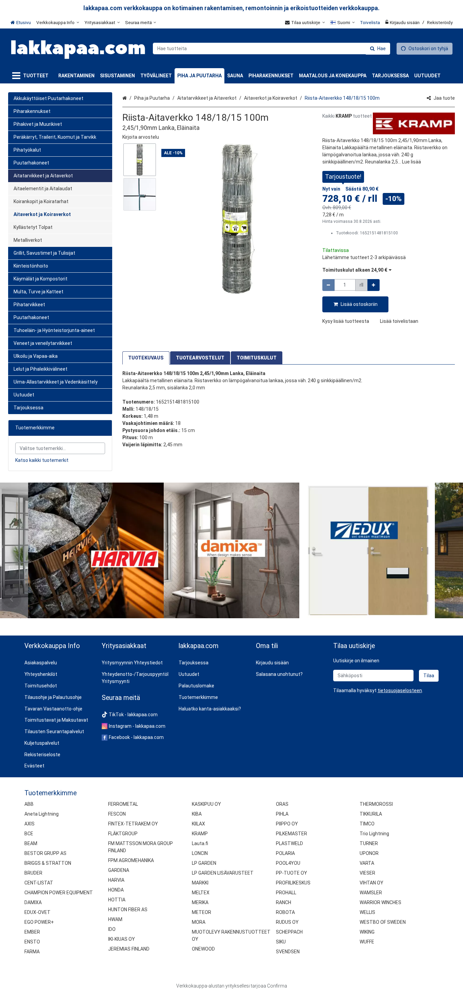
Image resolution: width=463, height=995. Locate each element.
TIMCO (367, 823)
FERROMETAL (123, 804)
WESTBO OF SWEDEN (383, 922)
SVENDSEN (288, 951)
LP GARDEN (204, 863)
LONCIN (200, 853)
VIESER (367, 873)
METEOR (201, 912)
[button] (140, 137)
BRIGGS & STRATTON (47, 863)
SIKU (281, 941)
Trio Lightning (374, 833)
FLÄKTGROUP (123, 833)
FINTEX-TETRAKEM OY (133, 823)
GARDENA (118, 870)
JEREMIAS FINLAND (128, 949)
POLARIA (285, 853)
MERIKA (200, 902)
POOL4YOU (288, 863)
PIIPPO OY (287, 823)
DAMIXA (33, 902)
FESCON (117, 814)
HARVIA (116, 880)
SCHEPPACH (289, 932)
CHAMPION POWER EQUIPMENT (58, 892)
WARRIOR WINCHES (380, 902)
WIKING (367, 932)
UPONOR (369, 853)
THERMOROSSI (376, 804)
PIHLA (282, 814)
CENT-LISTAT (38, 882)
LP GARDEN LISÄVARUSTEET (223, 873)
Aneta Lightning (41, 814)
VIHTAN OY (371, 882)
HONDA (116, 890)
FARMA (32, 951)
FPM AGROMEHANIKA (131, 860)
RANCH (283, 902)
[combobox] (271, 48)
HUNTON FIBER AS (127, 909)
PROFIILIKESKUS (293, 882)
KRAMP (200, 833)
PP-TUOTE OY (291, 873)
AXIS (29, 823)
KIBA (197, 814)
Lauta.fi (200, 843)
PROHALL (286, 892)
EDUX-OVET (37, 912)
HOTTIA (116, 899)
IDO (112, 929)
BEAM (30, 843)
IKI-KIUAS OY (121, 939)
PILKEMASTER (291, 833)
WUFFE (367, 941)
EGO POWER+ (39, 922)
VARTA (367, 863)
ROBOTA (285, 912)
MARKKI (200, 882)
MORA (198, 922)
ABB (29, 804)
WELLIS (367, 912)
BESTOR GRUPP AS (45, 853)
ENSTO (32, 941)
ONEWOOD (203, 949)
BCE (28, 833)
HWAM (115, 919)
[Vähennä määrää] (328, 285)
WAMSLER (371, 892)
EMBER (32, 932)
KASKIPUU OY (206, 804)
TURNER (369, 843)
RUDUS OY (287, 922)
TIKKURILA (371, 814)
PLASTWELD (289, 843)
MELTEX (200, 892)
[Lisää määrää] (373, 285)
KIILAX (198, 823)
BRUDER (33, 873)
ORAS (282, 804)
